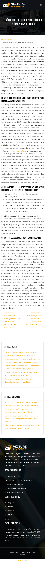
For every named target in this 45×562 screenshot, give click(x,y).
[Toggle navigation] (40, 5)
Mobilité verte (8, 39)
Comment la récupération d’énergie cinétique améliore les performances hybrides (11, 320)
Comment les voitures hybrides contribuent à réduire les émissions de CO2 (34, 318)
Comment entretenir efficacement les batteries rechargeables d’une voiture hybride (21, 419)
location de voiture (17, 151)
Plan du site (22, 560)
